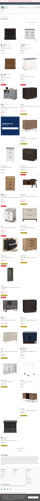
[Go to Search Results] (15, 7)
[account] (29, 7)
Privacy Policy (3, 492)
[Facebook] (1, 489)
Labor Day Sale (3, 111)
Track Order (3, 473)
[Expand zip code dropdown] (27, 7)
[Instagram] (4, 489)
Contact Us (23, 3)
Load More (20, 450)
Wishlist (2, 477)
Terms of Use (15, 492)
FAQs (26, 473)
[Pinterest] (10, 489)
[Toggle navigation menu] (20, 11)
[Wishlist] (32, 7)
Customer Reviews (28, 483)
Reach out (3, 402)
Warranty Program (28, 479)
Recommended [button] (33, 22)
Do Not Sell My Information (22, 492)
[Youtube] (7, 489)
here (14, 499)
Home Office (2, 16)
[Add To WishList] (19, 26)
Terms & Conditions (9, 492)
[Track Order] (34, 7)
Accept (33, 497)
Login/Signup (3, 471)
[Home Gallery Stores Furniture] (4, 7)
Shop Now (10, 128)
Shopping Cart (3, 475)
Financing (14, 473)
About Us (14, 471)
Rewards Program (28, 481)
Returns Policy (28, 477)
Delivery (27, 475)
